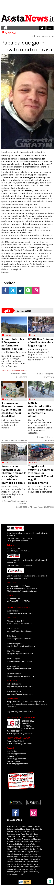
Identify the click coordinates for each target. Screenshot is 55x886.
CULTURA (7, 335)
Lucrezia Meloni (19, 373)
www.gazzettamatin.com (17, 540)
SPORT (33, 335)
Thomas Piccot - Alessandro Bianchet (15, 502)
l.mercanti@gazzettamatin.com (20, 613)
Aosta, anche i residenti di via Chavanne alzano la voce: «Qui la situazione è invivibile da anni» (13, 474)
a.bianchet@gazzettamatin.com (20, 623)
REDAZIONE (12, 582)
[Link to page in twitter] (12, 290)
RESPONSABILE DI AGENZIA (18, 738)
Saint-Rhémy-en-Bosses (17, 370)
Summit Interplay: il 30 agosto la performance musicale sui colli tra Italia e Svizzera (13, 345)
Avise (4, 370)
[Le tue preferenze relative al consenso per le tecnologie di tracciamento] (50, 881)
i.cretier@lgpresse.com (16, 758)
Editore (10, 545)
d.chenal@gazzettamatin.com (19, 631)
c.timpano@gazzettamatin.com (20, 653)
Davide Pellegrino (46, 373)
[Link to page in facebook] (5, 290)
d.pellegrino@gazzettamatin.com (21, 646)
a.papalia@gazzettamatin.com (19, 661)
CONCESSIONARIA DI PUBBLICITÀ (21, 717)
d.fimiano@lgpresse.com (17, 763)
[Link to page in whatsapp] (28, 290)
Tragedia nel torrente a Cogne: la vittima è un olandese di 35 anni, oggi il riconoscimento (41, 474)
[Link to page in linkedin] (20, 290)
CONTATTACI (12, 698)
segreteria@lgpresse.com (23, 733)
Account (10, 748)
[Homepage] (5, 28)
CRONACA (8, 399)
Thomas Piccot (10, 440)
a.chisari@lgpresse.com (22, 743)
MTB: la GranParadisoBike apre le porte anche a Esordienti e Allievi (40, 409)
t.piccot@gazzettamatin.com (19, 668)
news (39, 36)
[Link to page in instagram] (35, 290)
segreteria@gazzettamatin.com (24, 591)
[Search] (42, 28)
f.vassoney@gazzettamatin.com (20, 676)
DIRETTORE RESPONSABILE (18, 607)
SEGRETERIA (12, 680)
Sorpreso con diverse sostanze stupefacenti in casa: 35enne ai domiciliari (12, 409)
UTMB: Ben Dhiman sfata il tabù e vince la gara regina (40, 342)
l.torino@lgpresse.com (16, 753)
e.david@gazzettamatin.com (19, 638)
